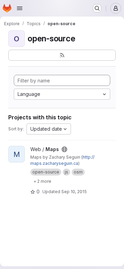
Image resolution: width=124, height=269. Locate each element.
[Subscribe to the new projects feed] (62, 55)
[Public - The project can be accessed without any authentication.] (64, 149)
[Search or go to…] (97, 8)
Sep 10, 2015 (74, 191)
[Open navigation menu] (19, 8)
